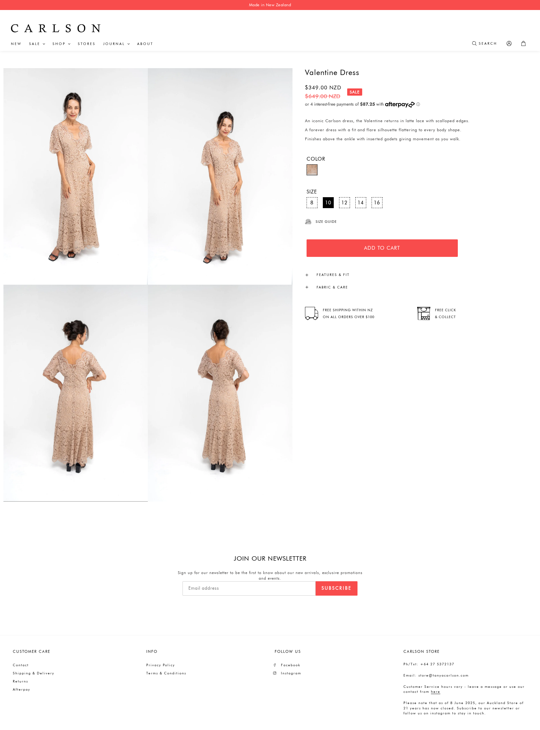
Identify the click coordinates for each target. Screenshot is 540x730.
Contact (21, 665)
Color (316, 159)
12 (344, 203)
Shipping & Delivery (33, 673)
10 (328, 203)
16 (377, 203)
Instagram (291, 673)
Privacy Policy (160, 665)
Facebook (290, 665)
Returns (20, 681)
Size (312, 192)
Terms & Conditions (166, 673)
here (435, 691)
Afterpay (21, 689)
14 (361, 203)
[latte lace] (312, 169)
